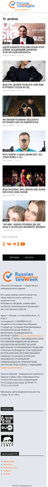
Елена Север (7, 160)
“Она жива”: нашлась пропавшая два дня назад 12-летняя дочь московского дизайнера (24, 226)
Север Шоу (7, 150)
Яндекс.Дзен (9, 461)
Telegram (7, 471)
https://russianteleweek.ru (31, 336)
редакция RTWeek (9, 55)
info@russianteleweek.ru (12, 367)
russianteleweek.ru (22, 10)
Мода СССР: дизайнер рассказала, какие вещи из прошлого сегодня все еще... (23, 86)
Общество (7, 80)
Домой (5, 15)
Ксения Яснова (8, 230)
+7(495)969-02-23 (22, 321)
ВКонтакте (7, 464)
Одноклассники (10, 468)
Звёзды (6, 43)
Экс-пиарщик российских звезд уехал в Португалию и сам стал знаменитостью (21, 121)
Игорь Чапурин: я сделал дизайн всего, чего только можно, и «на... (22, 156)
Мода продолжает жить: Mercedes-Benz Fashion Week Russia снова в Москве (24, 191)
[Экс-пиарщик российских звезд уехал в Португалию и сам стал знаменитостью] (24, 106)
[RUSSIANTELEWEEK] (22, 4)
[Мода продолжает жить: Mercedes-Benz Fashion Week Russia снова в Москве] (24, 176)
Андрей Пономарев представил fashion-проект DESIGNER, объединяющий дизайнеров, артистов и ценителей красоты (24, 50)
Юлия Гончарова (8, 125)
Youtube (6, 474)
